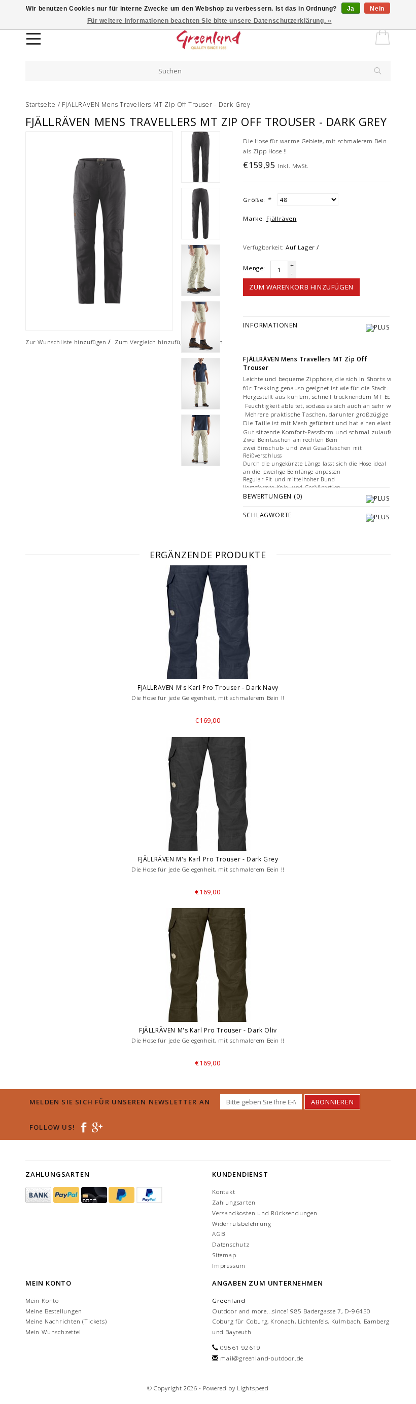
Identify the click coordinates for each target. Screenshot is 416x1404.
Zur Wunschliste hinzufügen (66, 342)
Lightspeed (253, 1388)
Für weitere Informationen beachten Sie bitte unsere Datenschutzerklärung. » (209, 20)
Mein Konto (42, 1300)
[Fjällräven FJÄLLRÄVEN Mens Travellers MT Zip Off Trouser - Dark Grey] (99, 231)
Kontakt (223, 1191)
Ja (351, 8)
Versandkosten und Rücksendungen (265, 1213)
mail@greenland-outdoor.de (261, 1358)
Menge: (254, 268)
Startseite (40, 104)
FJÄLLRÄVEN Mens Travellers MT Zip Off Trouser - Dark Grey (156, 104)
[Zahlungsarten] (39, 1195)
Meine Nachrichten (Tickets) (66, 1321)
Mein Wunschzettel (53, 1332)
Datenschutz (231, 1244)
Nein (377, 8)
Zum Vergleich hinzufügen (152, 342)
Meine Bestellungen (53, 1311)
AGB (218, 1233)
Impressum (229, 1265)
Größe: (256, 199)
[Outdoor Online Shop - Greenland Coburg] (226, 40)
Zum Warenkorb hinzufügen (301, 287)
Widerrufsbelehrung (241, 1223)
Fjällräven (281, 218)
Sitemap (224, 1255)
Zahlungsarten (233, 1202)
